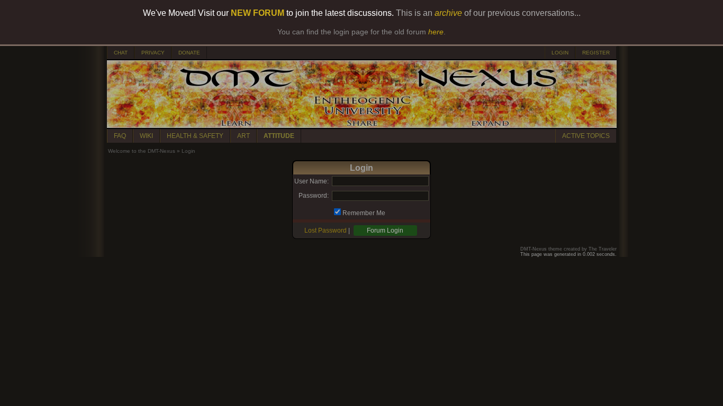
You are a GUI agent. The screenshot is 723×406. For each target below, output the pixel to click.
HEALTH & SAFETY (195, 136)
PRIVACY (153, 53)
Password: (314, 195)
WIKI (146, 136)
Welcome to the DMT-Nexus (141, 151)
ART (243, 136)
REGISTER (596, 53)
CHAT (121, 53)
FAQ (120, 136)
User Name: (311, 181)
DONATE (189, 53)
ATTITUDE (279, 136)
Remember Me (363, 213)
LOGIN (560, 53)
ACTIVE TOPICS (586, 136)
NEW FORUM (257, 12)
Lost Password (325, 230)
